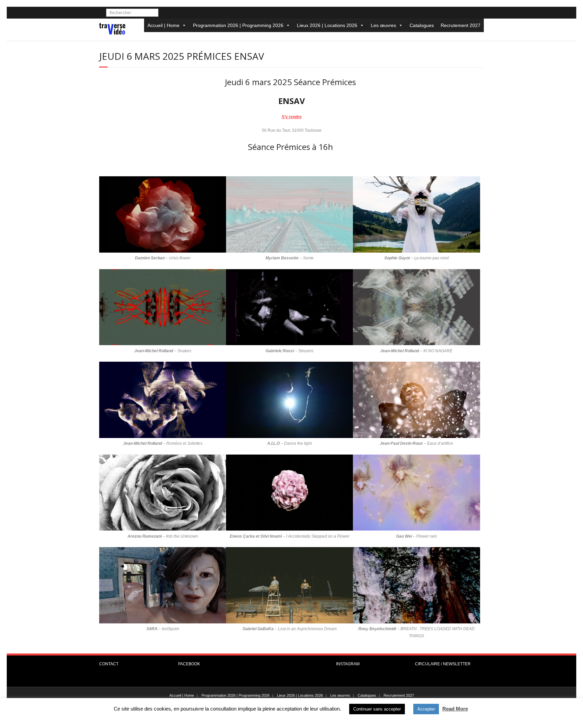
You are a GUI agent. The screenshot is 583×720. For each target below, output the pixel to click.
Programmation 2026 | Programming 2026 (238, 25)
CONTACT (108, 664)
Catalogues (422, 25)
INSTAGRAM (348, 664)
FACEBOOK (189, 664)
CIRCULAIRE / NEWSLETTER (443, 664)
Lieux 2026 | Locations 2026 (327, 25)
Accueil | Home (163, 25)
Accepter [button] (426, 709)
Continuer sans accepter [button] (377, 709)
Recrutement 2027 (460, 25)
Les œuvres (383, 25)
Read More (455, 709)
